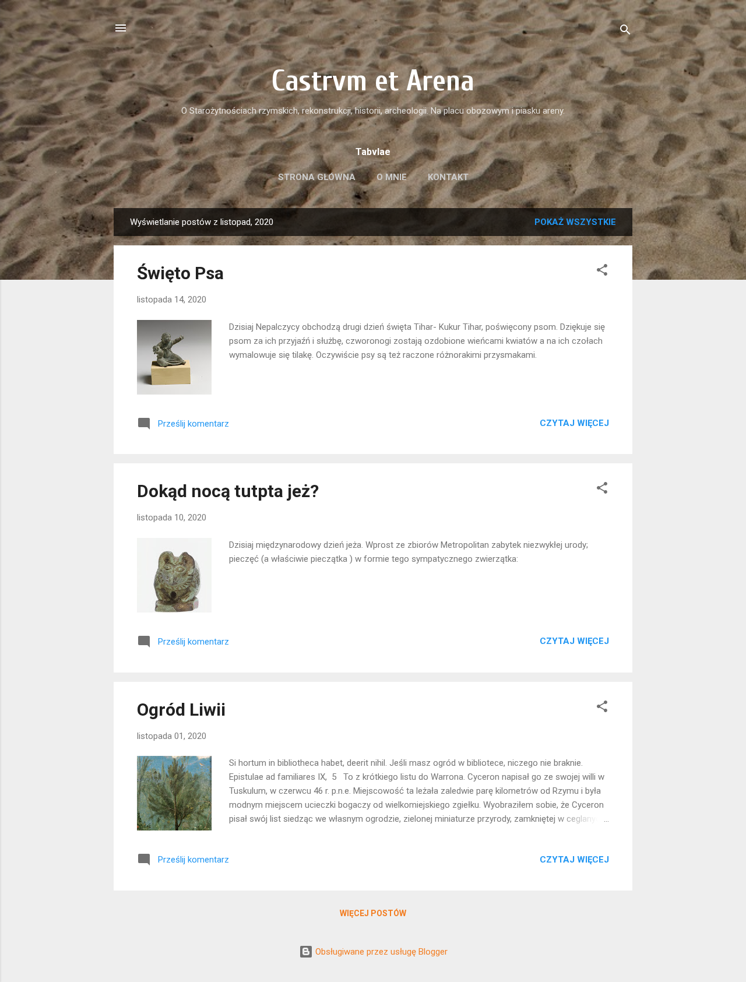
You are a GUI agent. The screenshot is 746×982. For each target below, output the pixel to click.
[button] (602, 272)
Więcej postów (373, 913)
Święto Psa (180, 273)
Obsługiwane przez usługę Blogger (380, 951)
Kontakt (448, 177)
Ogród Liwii (181, 709)
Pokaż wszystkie (575, 222)
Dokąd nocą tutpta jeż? (228, 491)
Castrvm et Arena (373, 81)
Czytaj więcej (574, 423)
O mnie (391, 177)
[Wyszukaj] (625, 32)
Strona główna (317, 177)
